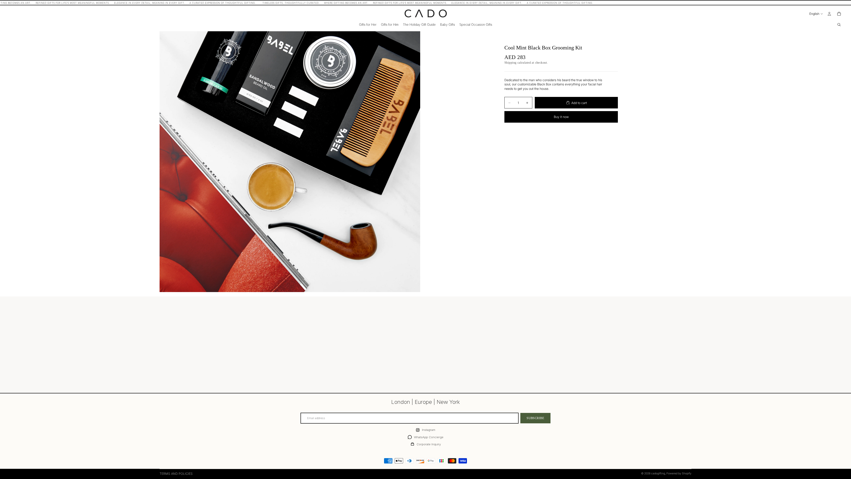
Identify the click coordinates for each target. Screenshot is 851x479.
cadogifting (658, 473)
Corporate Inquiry (429, 444)
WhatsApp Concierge (428, 437)
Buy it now (561, 117)
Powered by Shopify (678, 473)
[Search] (839, 24)
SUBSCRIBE (535, 418)
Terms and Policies (176, 473)
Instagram (428, 430)
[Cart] (839, 14)
